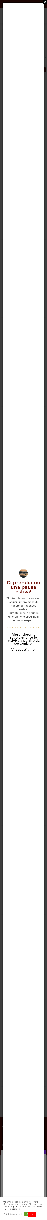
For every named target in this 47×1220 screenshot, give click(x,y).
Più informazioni (13, 1214)
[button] (32, 1214)
